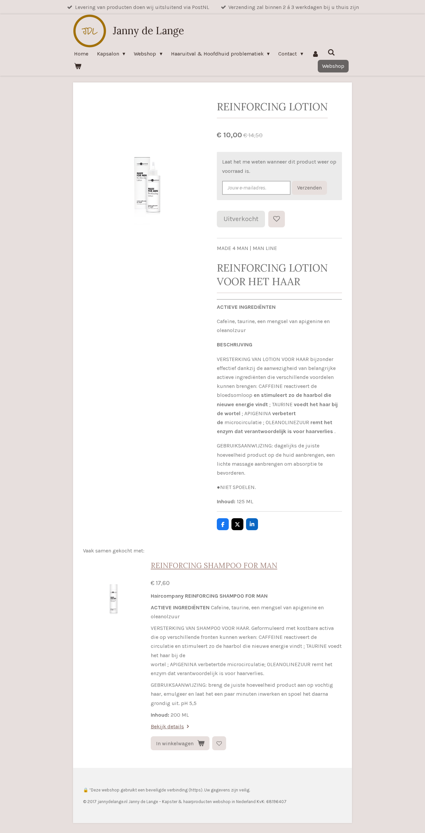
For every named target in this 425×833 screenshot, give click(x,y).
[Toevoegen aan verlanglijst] (276, 219)
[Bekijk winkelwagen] (78, 66)
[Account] (315, 54)
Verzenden (309, 187)
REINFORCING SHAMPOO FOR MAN (214, 565)
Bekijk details (167, 726)
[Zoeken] (331, 52)
